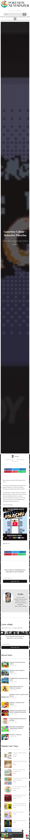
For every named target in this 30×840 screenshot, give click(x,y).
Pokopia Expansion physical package (17, 719)
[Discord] (17, 10)
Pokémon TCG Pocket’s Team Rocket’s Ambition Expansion (17, 711)
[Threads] (14, 10)
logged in (10, 628)
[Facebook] (10, 10)
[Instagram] (12, 10)
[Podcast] (19, 10)
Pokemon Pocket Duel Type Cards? (17, 663)
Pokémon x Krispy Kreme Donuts (16, 703)
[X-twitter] (16, 10)
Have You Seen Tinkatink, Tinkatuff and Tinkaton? (16, 727)
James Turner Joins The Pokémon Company (16, 687)
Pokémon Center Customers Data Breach (18, 695)
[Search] (24, 14)
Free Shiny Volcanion (18, 812)
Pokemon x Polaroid (15, 735)
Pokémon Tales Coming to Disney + (16, 671)
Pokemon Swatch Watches (19, 820)
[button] (15, 19)
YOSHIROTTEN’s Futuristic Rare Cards (18, 679)
